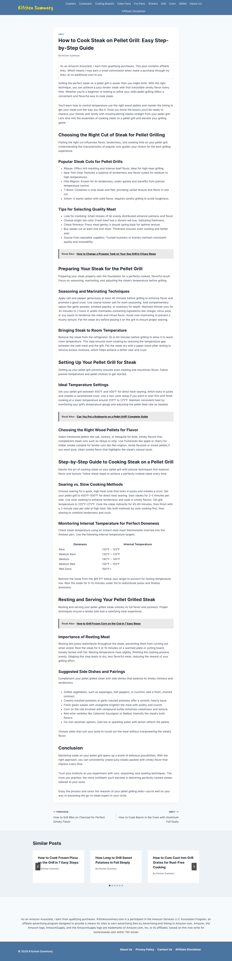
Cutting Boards (104, 3)
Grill (163, 3)
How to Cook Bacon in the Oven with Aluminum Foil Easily (149, 817)
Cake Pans (124, 3)
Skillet (183, 3)
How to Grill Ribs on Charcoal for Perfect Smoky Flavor (79, 817)
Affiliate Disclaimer (134, 11)
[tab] (109, 885)
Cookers (70, 3)
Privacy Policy (145, 949)
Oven (172, 3)
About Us (196, 3)
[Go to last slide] (37, 866)
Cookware (85, 3)
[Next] (194, 866)
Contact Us (164, 949)
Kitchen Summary (71, 55)
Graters (153, 3)
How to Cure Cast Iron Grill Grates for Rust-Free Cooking (173, 862)
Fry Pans (139, 3)
